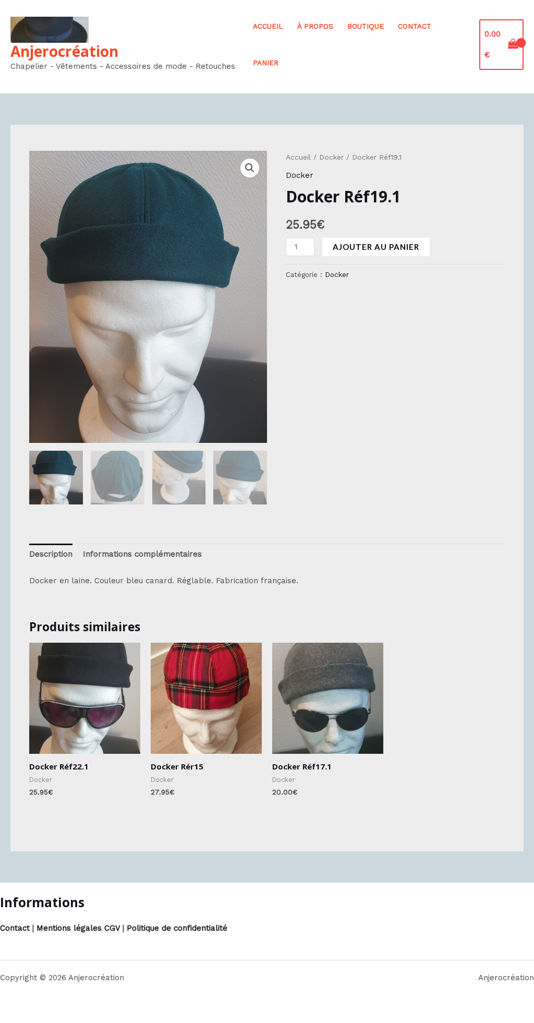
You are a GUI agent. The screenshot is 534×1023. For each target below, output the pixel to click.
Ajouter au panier (376, 246)
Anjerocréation (64, 51)
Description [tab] (50, 554)
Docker (331, 157)
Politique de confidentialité (177, 928)
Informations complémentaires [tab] (142, 554)
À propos (315, 26)
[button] (249, 168)
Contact (414, 26)
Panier (265, 62)
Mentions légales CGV (78, 928)
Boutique (365, 26)
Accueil (268, 26)
